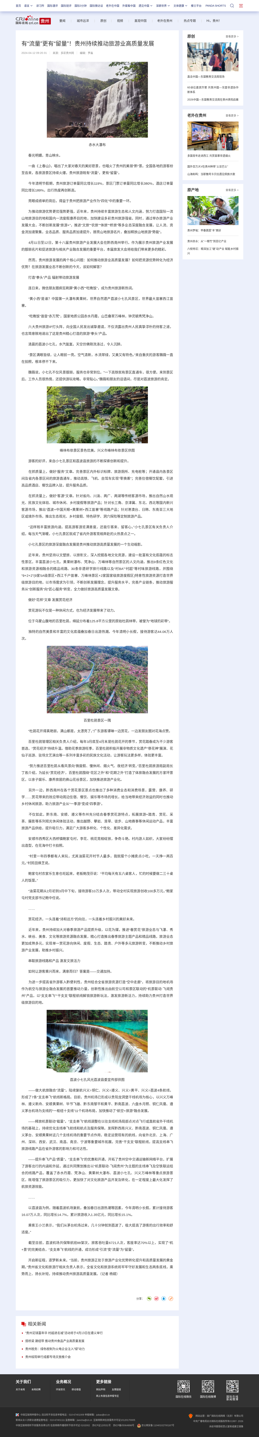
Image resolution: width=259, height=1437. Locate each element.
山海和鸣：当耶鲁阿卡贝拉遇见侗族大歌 (211, 174)
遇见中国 (144, 5)
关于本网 (20, 1389)
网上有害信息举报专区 (107, 1396)
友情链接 (116, 1389)
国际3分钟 (81, 5)
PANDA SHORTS (216, 5)
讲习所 (40, 5)
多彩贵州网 (67, 52)
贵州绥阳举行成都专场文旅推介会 (48, 1357)
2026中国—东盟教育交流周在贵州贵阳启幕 (213, 99)
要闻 (62, 20)
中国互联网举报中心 (30, 1414)
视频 (120, 20)
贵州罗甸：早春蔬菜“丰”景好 (204, 230)
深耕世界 (161, 5)
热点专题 (190, 20)
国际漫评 (52, 5)
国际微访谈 (96, 5)
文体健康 (178, 5)
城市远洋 (81, 20)
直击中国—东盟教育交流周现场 (205, 76)
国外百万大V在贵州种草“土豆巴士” (207, 166)
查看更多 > (232, 36)
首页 (18, 5)
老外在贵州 (164, 20)
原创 (103, 20)
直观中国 (140, 20)
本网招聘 (36, 1389)
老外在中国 (112, 5)
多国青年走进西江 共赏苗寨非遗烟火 (209, 155)
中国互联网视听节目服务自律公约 (33, 1425)
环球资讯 (60, 1389)
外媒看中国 (129, 5)
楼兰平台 (196, 5)
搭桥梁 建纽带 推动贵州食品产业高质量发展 (54, 1341)
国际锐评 (66, 5)
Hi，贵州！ (214, 20)
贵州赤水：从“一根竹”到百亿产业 (206, 241)
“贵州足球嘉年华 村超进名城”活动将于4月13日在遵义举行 (64, 1333)
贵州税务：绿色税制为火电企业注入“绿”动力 (55, 1349)
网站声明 (100, 1389)
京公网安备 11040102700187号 (157, 1425)
